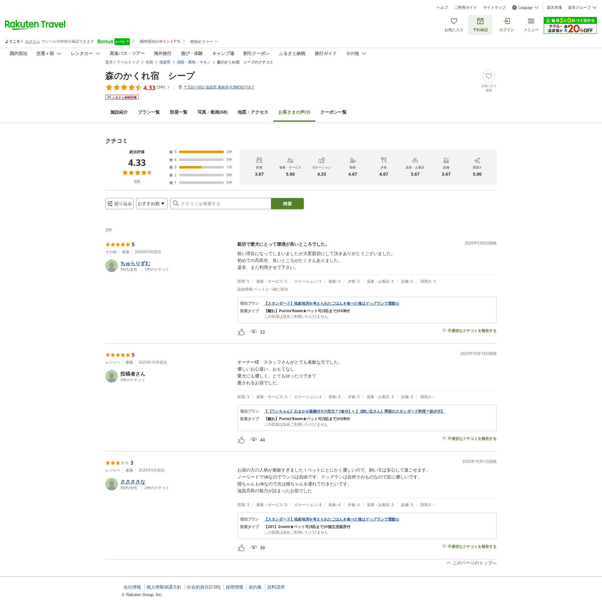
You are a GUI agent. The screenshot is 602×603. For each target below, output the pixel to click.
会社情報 (132, 587)
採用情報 (234, 587)
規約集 (255, 587)
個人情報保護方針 (164, 587)
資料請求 (276, 587)
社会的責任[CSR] (203, 587)
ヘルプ (442, 7)
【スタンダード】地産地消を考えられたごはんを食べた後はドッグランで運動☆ (331, 303)
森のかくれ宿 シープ (150, 75)
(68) (213, 112)
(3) (294, 112)
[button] (168, 265)
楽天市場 (554, 7)
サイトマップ (494, 7)
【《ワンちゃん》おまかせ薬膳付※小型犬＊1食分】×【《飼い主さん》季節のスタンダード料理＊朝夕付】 (354, 411)
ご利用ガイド (465, 7)
